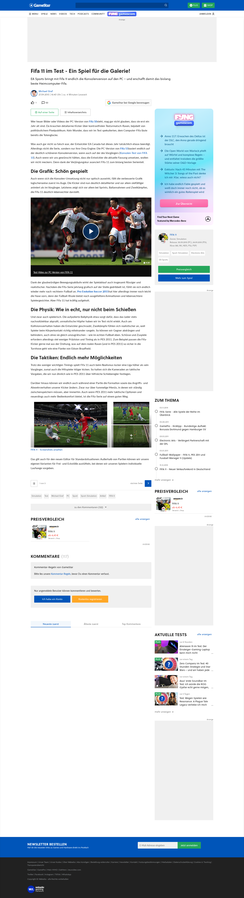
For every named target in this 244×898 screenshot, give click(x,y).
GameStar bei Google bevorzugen (130, 102)
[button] (33, 14)
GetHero (62, 869)
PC (68, 495)
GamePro (42, 869)
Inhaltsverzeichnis (77, 112)
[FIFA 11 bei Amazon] (39, 532)
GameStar (31, 869)
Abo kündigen (83, 862)
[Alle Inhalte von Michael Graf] (34, 93)
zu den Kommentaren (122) (88, 507)
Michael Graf (46, 91)
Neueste (51, 624)
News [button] (53, 13)
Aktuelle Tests (171, 634)
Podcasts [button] (83, 13)
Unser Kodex (55, 862)
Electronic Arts (197, 252)
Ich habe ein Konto (52, 599)
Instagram (49, 874)
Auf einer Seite (46, 112)
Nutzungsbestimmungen (149, 862)
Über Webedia (69, 862)
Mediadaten (167, 862)
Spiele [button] (44, 13)
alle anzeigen (142, 519)
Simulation (36, 495)
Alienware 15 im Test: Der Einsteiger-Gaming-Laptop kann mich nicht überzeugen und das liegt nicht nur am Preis (195, 652)
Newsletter (124, 862)
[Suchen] (165, 5)
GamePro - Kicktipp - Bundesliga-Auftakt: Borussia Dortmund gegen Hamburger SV (183, 427)
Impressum (32, 862)
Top (131, 624)
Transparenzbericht (35, 865)
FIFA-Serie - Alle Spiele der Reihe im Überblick (180, 413)
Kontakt (133, 862)
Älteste (91, 624)
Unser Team (43, 862)
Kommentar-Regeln (61, 573)
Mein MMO (52, 869)
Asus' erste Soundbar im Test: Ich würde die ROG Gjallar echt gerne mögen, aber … (194, 685)
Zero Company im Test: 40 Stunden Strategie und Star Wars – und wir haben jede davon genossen (195, 668)
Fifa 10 (93, 121)
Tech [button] (72, 13)
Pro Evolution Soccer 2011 (93, 291)
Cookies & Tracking (202, 862)
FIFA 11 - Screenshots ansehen (46, 449)
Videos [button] (63, 13)
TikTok (57, 874)
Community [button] (98, 13)
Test (46, 495)
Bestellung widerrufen (100, 862)
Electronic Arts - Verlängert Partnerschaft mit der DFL (184, 442)
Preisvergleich (47, 519)
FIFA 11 (112, 495)
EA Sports (163, 259)
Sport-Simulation (89, 495)
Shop (210, 5)
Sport (75, 495)
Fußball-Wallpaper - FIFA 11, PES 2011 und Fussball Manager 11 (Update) (182, 456)
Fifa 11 (124, 148)
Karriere (114, 862)
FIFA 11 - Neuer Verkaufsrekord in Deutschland (185, 469)
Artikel (103, 495)
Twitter (30, 874)
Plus (195, 5)
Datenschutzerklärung (183, 862)
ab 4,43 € (53, 535)
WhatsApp (66, 874)
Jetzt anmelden (189, 845)
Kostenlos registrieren (90, 599)
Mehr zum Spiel (184, 278)
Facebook (39, 874)
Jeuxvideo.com (74, 869)
